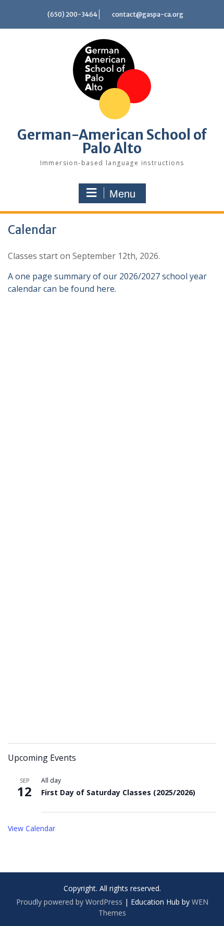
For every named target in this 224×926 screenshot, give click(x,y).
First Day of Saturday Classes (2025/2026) (118, 792)
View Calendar (31, 828)
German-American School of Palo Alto (112, 141)
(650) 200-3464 (72, 14)
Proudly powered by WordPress (69, 902)
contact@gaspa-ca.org (147, 14)
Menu (122, 194)
